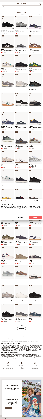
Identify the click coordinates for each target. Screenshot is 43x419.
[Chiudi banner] (41, 200)
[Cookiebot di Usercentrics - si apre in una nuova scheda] (34, 201)
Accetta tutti (35, 217)
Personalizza (20, 217)
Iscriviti (8, 407)
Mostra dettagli (37, 214)
